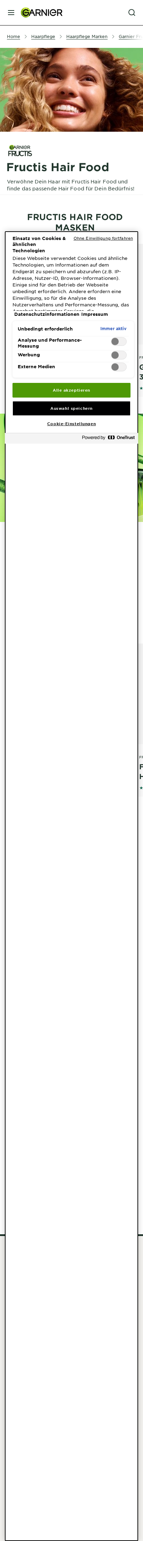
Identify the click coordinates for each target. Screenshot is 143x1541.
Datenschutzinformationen (46, 314)
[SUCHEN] (132, 12)
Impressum (94, 314)
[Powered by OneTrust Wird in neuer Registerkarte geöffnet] (108, 439)
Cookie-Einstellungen (71, 423)
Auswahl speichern (71, 408)
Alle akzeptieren (71, 389)
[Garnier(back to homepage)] (38, 12)
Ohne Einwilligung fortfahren (103, 237)
